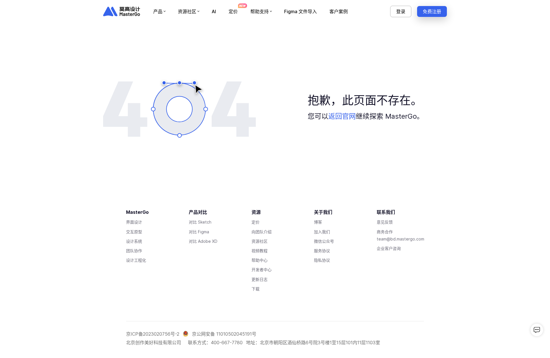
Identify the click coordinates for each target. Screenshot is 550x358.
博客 (318, 222)
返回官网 (342, 116)
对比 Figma (199, 231)
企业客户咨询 (389, 248)
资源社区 (260, 241)
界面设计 (134, 222)
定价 (256, 222)
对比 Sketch (200, 222)
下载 (256, 288)
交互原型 (134, 231)
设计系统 (134, 241)
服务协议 (322, 250)
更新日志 (260, 279)
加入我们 (322, 231)
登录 (400, 11)
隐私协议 (322, 260)
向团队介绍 (262, 231)
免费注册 (432, 11)
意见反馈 (385, 222)
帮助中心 (260, 260)
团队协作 (134, 250)
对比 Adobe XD (203, 241)
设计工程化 (136, 260)
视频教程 (260, 250)
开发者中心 (262, 269)
